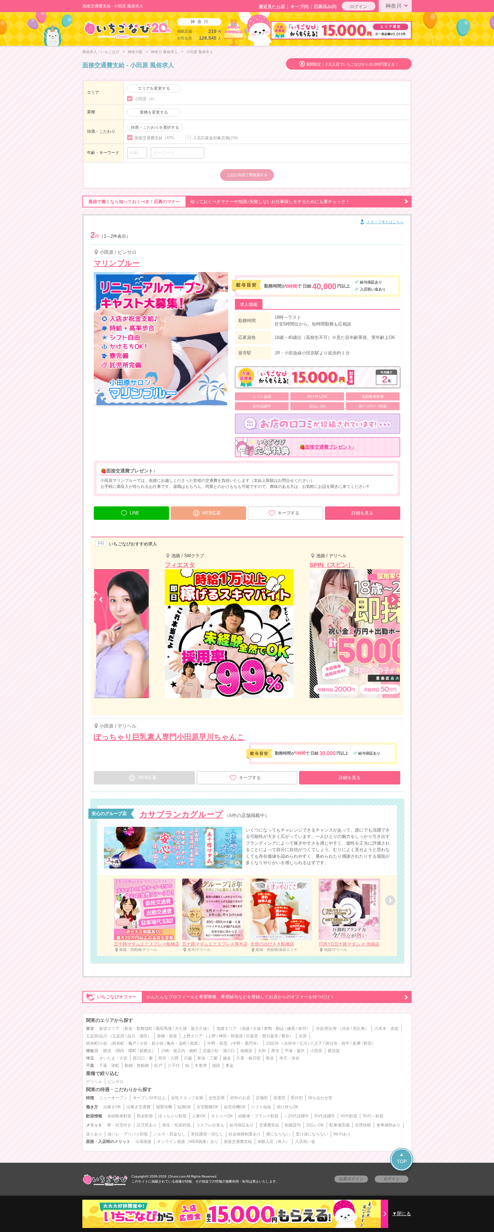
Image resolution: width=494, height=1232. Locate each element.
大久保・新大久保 (191, 1028)
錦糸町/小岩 (96, 1043)
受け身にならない (312, 1134)
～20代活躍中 (296, 1116)
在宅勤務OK (207, 1107)
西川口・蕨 (143, 1058)
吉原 (303, 1036)
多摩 (357, 1043)
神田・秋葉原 (231, 1036)
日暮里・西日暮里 (262, 1036)
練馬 (291, 1028)
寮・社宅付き (119, 1125)
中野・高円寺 (245, 1043)
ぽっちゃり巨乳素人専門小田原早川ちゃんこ (169, 737)
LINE (134, 512)
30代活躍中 (324, 1116)
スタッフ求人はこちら (385, 222)
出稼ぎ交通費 (138, 1107)
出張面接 (143, 1141)
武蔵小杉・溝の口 (219, 1050)
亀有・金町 (177, 1043)
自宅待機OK (235, 1107)
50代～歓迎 (373, 1116)
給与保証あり (242, 1125)
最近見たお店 (272, 6)
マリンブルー (117, 263)
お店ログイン (351, 1179)
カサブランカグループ (181, 814)
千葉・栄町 (109, 1065)
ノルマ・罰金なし (169, 1134)
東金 (229, 1065)
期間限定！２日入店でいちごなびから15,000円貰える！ (352, 64)
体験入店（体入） (273, 1141)
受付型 (297, 1097)
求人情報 (248, 304)
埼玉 (90, 1058)
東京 (90, 1028)
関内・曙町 (126, 1050)
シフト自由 (261, 1107)
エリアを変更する (154, 88)
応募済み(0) (325, 6)
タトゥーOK (222, 1116)
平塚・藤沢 (295, 1050)
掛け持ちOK (287, 1107)
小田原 (316, 1050)
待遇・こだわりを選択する (155, 127)
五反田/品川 (96, 1036)
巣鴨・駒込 (274, 1028)
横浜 (107, 1050)
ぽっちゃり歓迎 (172, 1116)
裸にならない (278, 1134)
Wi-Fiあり (342, 1134)
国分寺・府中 (337, 1043)
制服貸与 (293, 1125)
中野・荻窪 (217, 1043)
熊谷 (270, 1058)
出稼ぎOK (112, 1107)
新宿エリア (109, 1028)
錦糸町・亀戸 (124, 1043)
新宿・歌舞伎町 (138, 1028)
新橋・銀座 (167, 1036)
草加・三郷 (207, 1058)
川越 (188, 1058)
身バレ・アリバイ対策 (128, 1134)
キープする (288, 512)
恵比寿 (359, 1028)
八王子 (316, 1043)
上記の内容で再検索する (247, 175)
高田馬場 (164, 1028)
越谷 (227, 1058)
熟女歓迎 (145, 1116)
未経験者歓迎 (119, 1116)
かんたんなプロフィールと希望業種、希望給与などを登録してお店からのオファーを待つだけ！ (215, 996)
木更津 (201, 1065)
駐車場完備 (339, 1125)
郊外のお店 (240, 1097)
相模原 (246, 1050)
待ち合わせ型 (320, 1097)
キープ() (299, 6)
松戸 (158, 1065)
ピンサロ (116, 1081)
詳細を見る (362, 512)
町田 (368, 1043)
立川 (303, 1043)
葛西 (194, 1043)
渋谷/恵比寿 (326, 1028)
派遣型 (279, 1097)
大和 (262, 1050)
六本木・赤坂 (386, 1028)
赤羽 (302, 1028)
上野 (212, 1036)
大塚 (257, 1028)
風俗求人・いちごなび (100, 52)
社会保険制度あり (245, 1134)
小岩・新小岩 (151, 1043)
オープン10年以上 (149, 1097)
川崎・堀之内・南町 (179, 1050)
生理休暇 (363, 1125)
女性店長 (217, 1097)
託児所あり (147, 1125)
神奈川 (393, 6)
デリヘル (94, 1081)
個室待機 (164, 1107)
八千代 (174, 1065)
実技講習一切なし (207, 1134)
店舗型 (262, 1097)
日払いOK (315, 1125)
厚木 (275, 1050)
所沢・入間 (168, 1058)
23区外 (272, 1043)
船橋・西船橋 (137, 1065)
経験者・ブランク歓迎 (258, 1116)
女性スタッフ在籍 (187, 1097)
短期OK (184, 1107)
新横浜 (145, 1050)
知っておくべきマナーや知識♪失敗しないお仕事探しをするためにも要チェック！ (219, 201)
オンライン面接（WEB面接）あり (187, 1141)
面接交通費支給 (238, 1141)
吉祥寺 (290, 1043)
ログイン (358, 6)
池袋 (246, 1028)
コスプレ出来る (210, 1125)
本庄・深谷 (289, 1058)
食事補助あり (388, 1125)
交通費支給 (269, 1125)
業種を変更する (154, 112)
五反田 (118, 1036)
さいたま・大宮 (113, 1058)
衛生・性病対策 (176, 1125)
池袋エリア (226, 1028)
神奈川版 (135, 52)
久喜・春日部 (248, 1058)
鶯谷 (285, 1036)
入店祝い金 (305, 1141)
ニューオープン (113, 1097)
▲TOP (402, 1158)
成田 (216, 1065)
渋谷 (346, 1028)
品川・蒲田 (137, 1036)
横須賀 (334, 1050)
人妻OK (199, 1116)
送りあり (94, 1134)
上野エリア (192, 1036)
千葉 (90, 1065)
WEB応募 (211, 512)
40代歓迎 (348, 1116)
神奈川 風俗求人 (164, 52)
